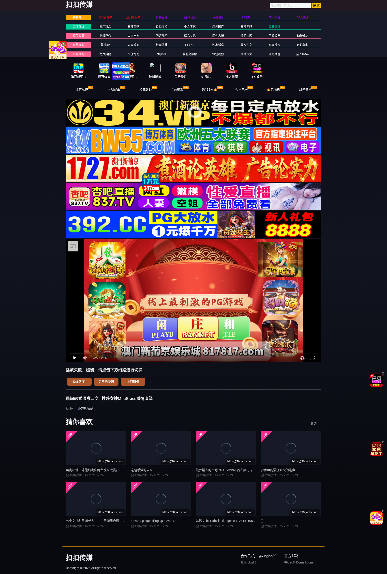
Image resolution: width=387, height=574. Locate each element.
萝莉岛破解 (190, 54)
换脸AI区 (246, 35)
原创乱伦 (133, 54)
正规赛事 (114, 89)
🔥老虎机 (273, 89)
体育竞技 (81, 89)
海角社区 (274, 54)
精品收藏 (78, 35)
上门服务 (133, 381)
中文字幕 (190, 26)
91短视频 (218, 54)
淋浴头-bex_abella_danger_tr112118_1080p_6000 (230, 521)
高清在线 (78, 26)
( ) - (263, 521)
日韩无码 (246, 26)
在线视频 (78, 45)
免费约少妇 (106, 381)
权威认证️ (145, 89)
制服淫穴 (105, 35)
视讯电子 (241, 89)
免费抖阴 (105, 54)
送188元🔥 (209, 89)
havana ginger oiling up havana (152, 521)
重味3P (105, 45)
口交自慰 (133, 35)
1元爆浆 (177, 89)
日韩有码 (133, 26)
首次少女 (246, 45)
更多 (313, 423)
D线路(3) (79, 381)
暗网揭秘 (78, 54)
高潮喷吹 (274, 45)
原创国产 (218, 26)
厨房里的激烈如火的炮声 (278, 470)
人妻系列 (133, 45)
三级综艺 (274, 35)
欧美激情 (274, 26)
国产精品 (105, 26)
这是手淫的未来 (142, 470)
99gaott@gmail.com (298, 562)
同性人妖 (218, 35)
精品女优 (190, 35)
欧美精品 (86, 408)
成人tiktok (302, 54)
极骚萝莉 (162, 45)
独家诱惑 (218, 45)
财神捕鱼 (305, 89)
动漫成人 (303, 35)
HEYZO (189, 45)
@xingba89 (248, 562)
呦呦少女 (246, 54)
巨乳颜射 (303, 45)
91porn (161, 54)
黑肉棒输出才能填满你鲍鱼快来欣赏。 (92, 470)
